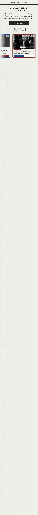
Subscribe (19, 23)
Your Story (23, 2)
